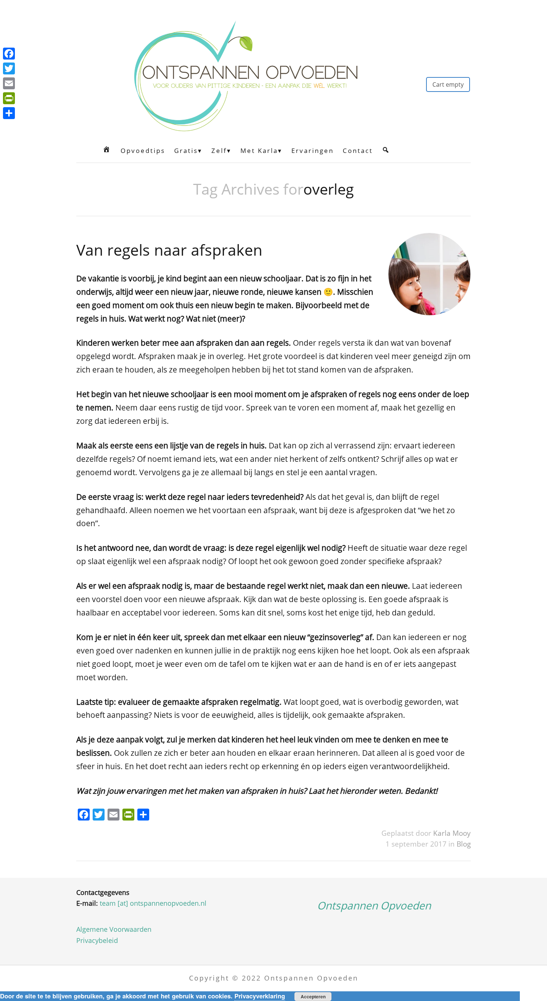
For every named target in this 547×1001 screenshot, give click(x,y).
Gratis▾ (188, 150)
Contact (358, 150)
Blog (464, 844)
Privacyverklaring (259, 995)
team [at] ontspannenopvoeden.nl (153, 903)
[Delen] (8, 113)
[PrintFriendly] (8, 98)
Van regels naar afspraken (169, 249)
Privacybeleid (97, 940)
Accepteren (313, 996)
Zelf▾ (221, 150)
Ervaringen (312, 150)
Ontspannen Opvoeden (374, 905)
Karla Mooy (452, 833)
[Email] (8, 83)
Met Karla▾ (261, 150)
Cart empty (448, 84)
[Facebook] (8, 53)
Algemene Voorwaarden (113, 929)
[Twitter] (8, 68)
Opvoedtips (143, 150)
